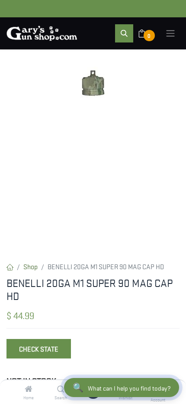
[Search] (61, 389)
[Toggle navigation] (170, 33)
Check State (38, 348)
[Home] (28, 389)
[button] (124, 33)
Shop (30, 266)
